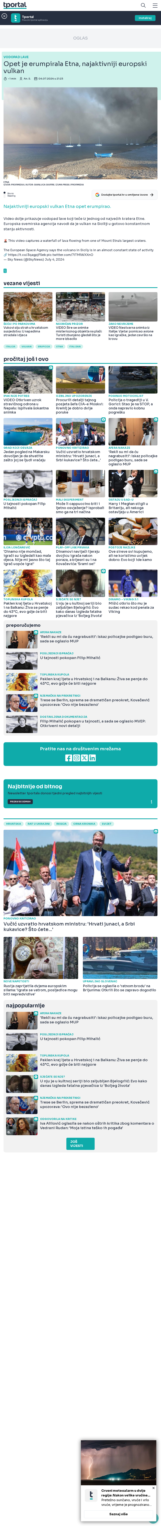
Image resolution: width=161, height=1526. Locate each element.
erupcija (44, 346)
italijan (75, 346)
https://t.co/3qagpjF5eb (27, 255)
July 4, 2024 (54, 259)
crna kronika (84, 823)
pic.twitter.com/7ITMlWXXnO (70, 255)
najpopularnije (25, 1005)
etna (59, 346)
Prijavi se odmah (20, 801)
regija (61, 823)
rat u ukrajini (39, 823)
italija (10, 346)
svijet (107, 823)
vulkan (27, 346)
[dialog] (118, 1480)
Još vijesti (76, 1144)
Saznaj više (118, 1514)
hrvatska (13, 823)
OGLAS (80, 38)
